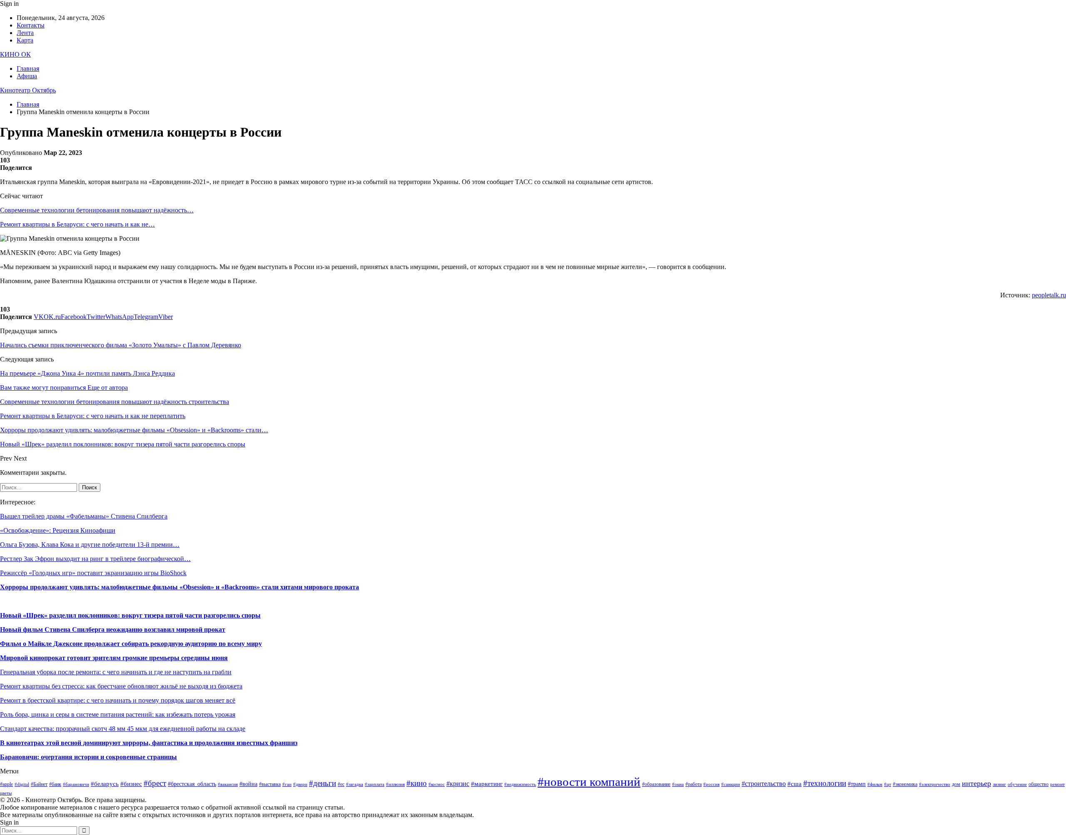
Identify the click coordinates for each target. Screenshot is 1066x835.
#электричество (934, 784)
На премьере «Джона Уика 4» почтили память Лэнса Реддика (87, 373)
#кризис (457, 783)
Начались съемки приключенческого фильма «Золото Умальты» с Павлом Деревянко (120, 345)
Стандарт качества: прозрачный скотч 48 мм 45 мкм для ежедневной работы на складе (122, 728)
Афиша (27, 76)
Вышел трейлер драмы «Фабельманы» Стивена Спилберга (83, 516)
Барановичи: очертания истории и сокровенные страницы (88, 756)
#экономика (905, 784)
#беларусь (105, 783)
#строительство (764, 783)
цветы (6, 793)
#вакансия (228, 784)
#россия (711, 784)
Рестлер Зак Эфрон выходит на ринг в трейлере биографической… (95, 558)
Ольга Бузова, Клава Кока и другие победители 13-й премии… (89, 544)
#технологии (824, 783)
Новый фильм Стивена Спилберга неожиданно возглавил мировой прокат (112, 629)
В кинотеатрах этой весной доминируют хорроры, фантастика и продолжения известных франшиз (148, 742)
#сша (794, 783)
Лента (25, 32)
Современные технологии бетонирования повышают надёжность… (97, 210)
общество (1039, 784)
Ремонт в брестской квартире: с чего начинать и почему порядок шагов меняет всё (117, 700)
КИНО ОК (15, 54)
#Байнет (39, 784)
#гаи (286, 784)
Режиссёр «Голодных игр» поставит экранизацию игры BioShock (93, 572)
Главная (28, 68)
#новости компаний (589, 781)
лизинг (999, 784)
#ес (341, 784)
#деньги (322, 783)
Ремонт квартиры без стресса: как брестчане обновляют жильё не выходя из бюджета (121, 686)
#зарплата (374, 784)
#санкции (730, 784)
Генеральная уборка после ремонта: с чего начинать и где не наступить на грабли (116, 671)
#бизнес (131, 783)
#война (248, 784)
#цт (887, 784)
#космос (436, 784)
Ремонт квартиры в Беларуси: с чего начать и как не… (77, 224)
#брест (155, 783)
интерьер (976, 783)
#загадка (354, 784)
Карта (25, 40)
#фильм (874, 784)
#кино (416, 783)
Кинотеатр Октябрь (28, 90)
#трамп (857, 784)
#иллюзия (395, 784)
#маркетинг (487, 783)
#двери (300, 784)
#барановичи (76, 784)
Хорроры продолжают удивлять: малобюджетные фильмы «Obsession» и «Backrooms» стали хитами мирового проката (179, 587)
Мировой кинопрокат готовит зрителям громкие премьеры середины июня (114, 657)
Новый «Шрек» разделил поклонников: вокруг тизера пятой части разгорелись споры (130, 615)
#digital (22, 784)
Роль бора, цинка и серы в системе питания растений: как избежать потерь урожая (117, 714)
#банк (55, 784)
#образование (656, 784)
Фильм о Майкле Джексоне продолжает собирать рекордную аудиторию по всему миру (131, 643)
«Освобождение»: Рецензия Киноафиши (57, 530)
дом (956, 784)
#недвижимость (520, 784)
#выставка (270, 784)
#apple (6, 784)
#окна (678, 784)
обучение (1017, 784)
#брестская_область (192, 784)
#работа (693, 784)
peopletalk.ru (1049, 295)
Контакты (31, 25)
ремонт (1057, 784)
